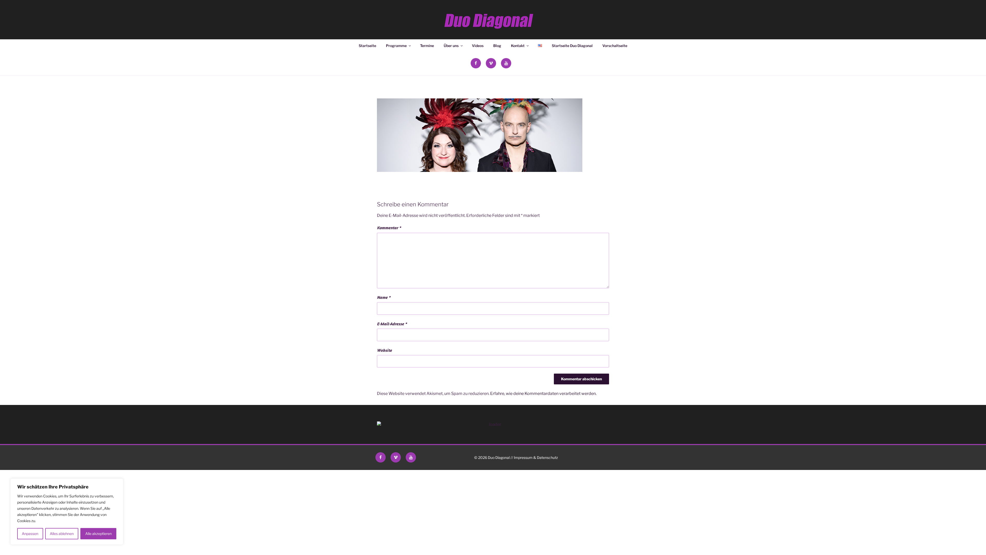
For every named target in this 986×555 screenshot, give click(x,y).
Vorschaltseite (614, 45)
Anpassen (30, 533)
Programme (396, 45)
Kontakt (518, 45)
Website (384, 350)
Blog (497, 45)
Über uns (451, 45)
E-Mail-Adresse (392, 323)
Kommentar (389, 227)
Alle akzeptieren (98, 533)
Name (384, 297)
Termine (427, 45)
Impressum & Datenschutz (536, 457)
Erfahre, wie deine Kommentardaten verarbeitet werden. (543, 393)
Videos (477, 45)
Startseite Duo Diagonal (572, 45)
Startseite (367, 45)
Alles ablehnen (62, 533)
